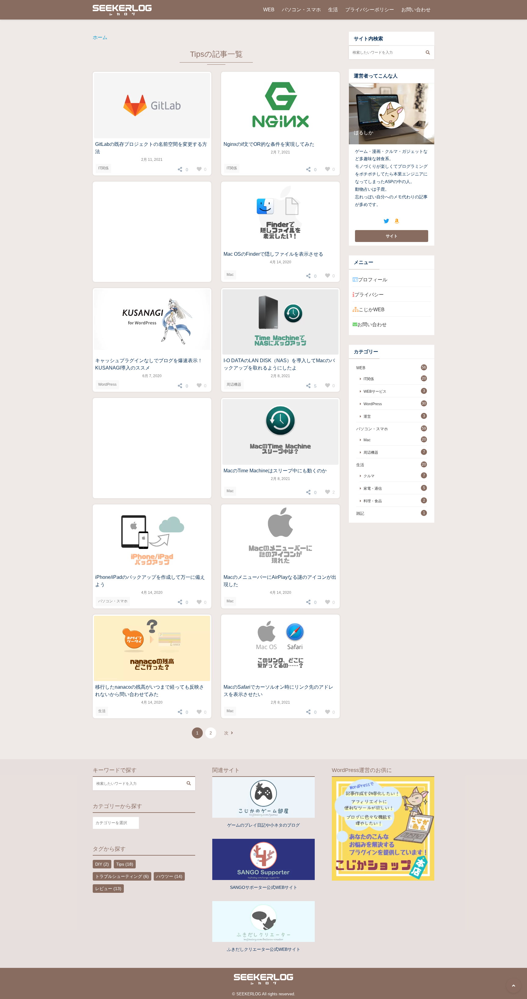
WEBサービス (375, 391)
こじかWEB (372, 309)
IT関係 (103, 168)
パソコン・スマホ (301, 9)
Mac (230, 274)
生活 (333, 9)
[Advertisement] (152, 232)
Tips (124, 864)
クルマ (369, 476)
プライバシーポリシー (369, 9)
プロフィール (372, 279)
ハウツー (169, 876)
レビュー (108, 888)
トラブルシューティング (122, 876)
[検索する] (427, 52)
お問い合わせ (416, 9)
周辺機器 (234, 384)
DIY (102, 864)
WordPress (107, 384)
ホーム (100, 37)
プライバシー (369, 294)
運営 (367, 416)
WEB (268, 9)
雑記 (360, 513)
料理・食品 (373, 501)
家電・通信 (373, 488)
